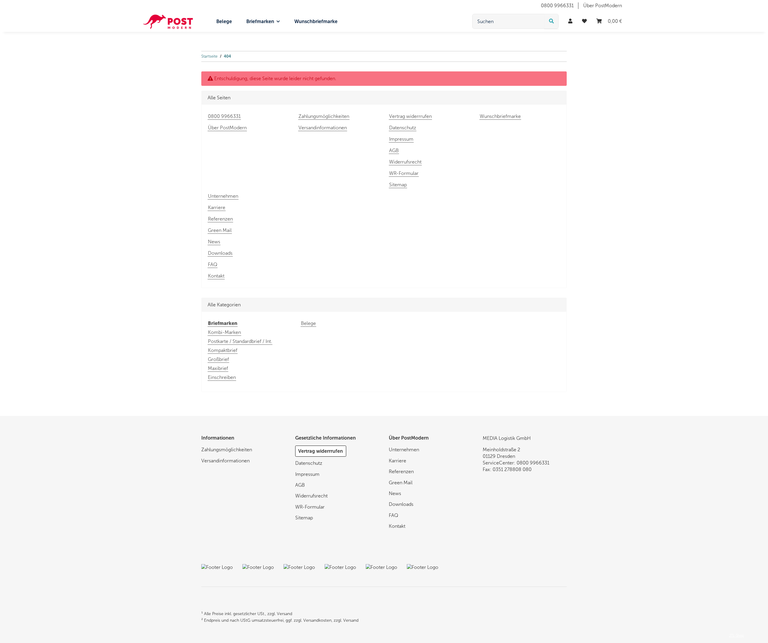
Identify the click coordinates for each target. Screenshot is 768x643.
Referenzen (220, 219)
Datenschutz (402, 128)
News (214, 242)
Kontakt (216, 276)
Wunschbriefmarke (316, 21)
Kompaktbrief (222, 350)
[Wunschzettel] (584, 21)
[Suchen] (551, 21)
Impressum (401, 139)
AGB (394, 150)
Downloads (220, 253)
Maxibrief (218, 368)
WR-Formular (403, 173)
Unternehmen (223, 196)
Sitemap (398, 185)
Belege (308, 323)
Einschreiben (222, 377)
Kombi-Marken (224, 332)
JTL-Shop (736, 635)
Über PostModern (602, 5)
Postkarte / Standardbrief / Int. (240, 341)
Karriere (216, 207)
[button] (570, 21)
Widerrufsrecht (405, 162)
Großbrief (218, 359)
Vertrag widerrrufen (410, 116)
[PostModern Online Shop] (168, 21)
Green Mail (220, 230)
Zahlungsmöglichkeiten (323, 116)
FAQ (212, 264)
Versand (284, 613)
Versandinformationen (322, 128)
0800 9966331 (557, 5)
